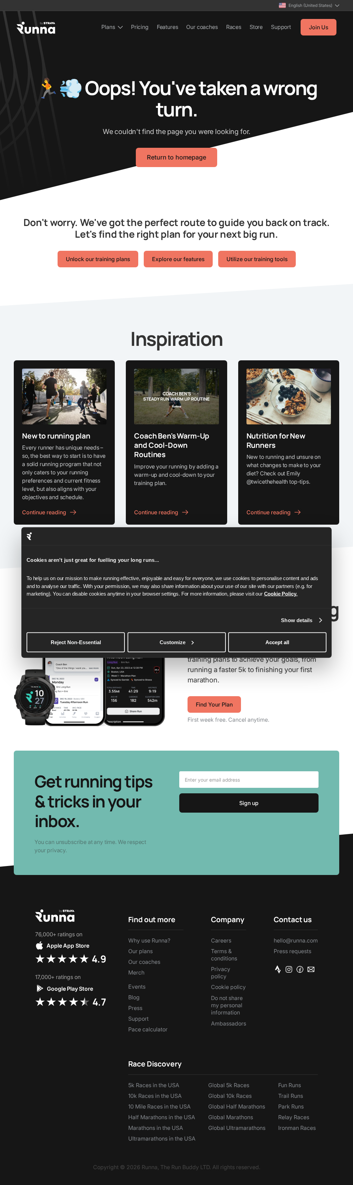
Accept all (277, 642)
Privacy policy (220, 973)
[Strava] (279, 969)
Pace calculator (148, 1029)
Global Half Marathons (236, 1106)
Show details (296, 620)
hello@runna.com (296, 940)
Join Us (318, 27)
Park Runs (291, 1106)
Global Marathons (230, 1117)
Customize (172, 642)
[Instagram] (290, 969)
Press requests (292, 951)
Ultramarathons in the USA (161, 1138)
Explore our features (178, 259)
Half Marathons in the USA (161, 1117)
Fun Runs (289, 1085)
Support (281, 26)
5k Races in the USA (153, 1085)
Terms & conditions (224, 955)
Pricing (140, 26)
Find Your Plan (214, 704)
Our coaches (202, 26)
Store (256, 26)
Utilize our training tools (257, 259)
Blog (134, 997)
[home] (36, 28)
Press (135, 1007)
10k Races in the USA (155, 1095)
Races (233, 26)
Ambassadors (228, 1023)
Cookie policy (228, 986)
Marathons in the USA (155, 1127)
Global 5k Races (228, 1085)
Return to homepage (176, 157)
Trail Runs (290, 1095)
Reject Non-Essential (76, 642)
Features (167, 26)
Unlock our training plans (98, 259)
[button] (309, 5)
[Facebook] (301, 969)
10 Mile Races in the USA (159, 1106)
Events (136, 986)
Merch (136, 972)
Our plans (140, 951)
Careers (221, 940)
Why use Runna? (149, 940)
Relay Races (293, 1117)
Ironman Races (297, 1127)
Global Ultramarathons (236, 1127)
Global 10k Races (230, 1095)
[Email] (312, 969)
